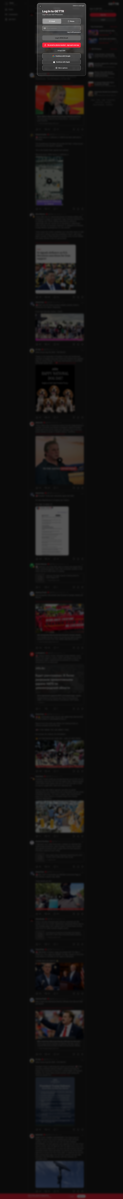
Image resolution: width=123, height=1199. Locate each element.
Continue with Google (63, 56)
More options (62, 68)
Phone (72, 21)
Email (53, 21)
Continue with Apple (63, 62)
